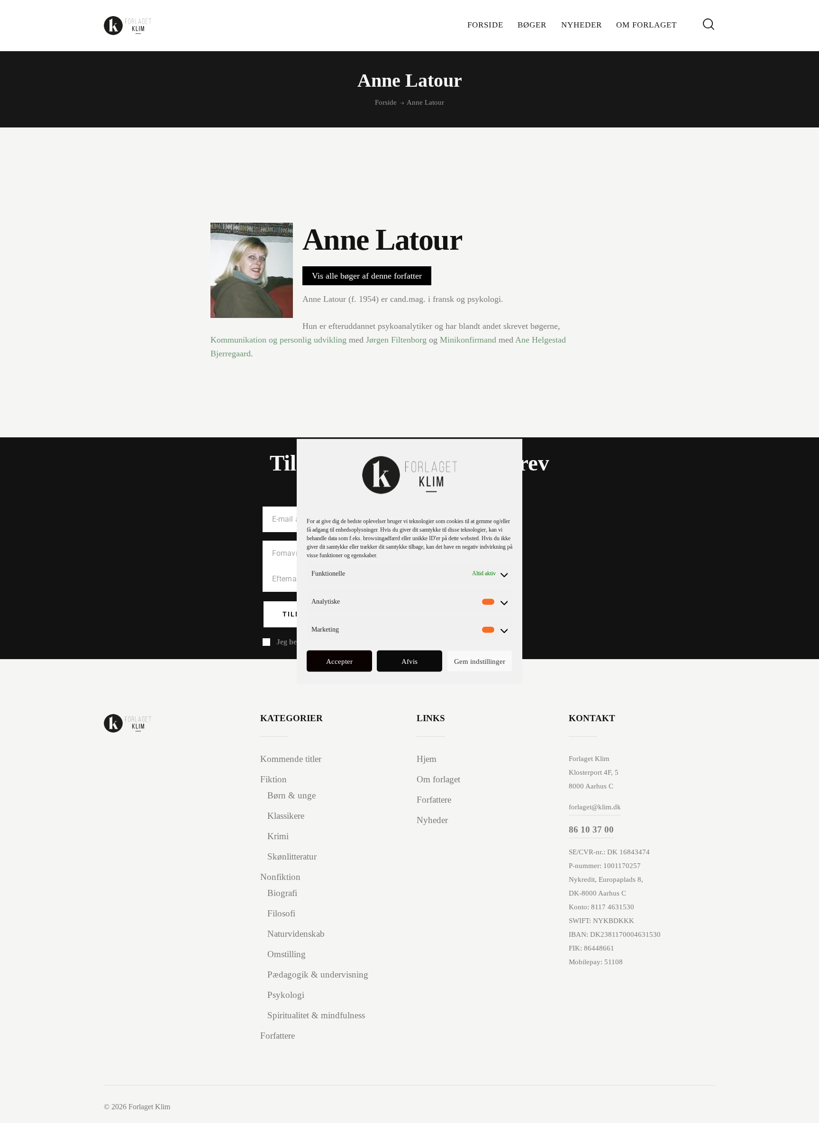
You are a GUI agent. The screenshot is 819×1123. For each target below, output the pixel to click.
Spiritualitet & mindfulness (316, 1015)
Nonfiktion (280, 877)
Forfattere (277, 1036)
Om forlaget (438, 779)
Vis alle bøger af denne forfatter (367, 276)
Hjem (427, 759)
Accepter (339, 661)
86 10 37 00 (591, 829)
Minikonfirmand (468, 339)
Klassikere (285, 816)
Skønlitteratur (292, 856)
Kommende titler (290, 759)
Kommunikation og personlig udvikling (278, 339)
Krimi (278, 836)
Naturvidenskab (296, 934)
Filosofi (281, 913)
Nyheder (432, 820)
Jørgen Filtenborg (396, 339)
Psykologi (285, 995)
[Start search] (708, 24)
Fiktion (273, 779)
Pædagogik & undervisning (317, 974)
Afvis (409, 661)
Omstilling (286, 954)
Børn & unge (291, 795)
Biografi (282, 893)
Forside (386, 102)
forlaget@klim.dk (595, 807)
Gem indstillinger (479, 661)
